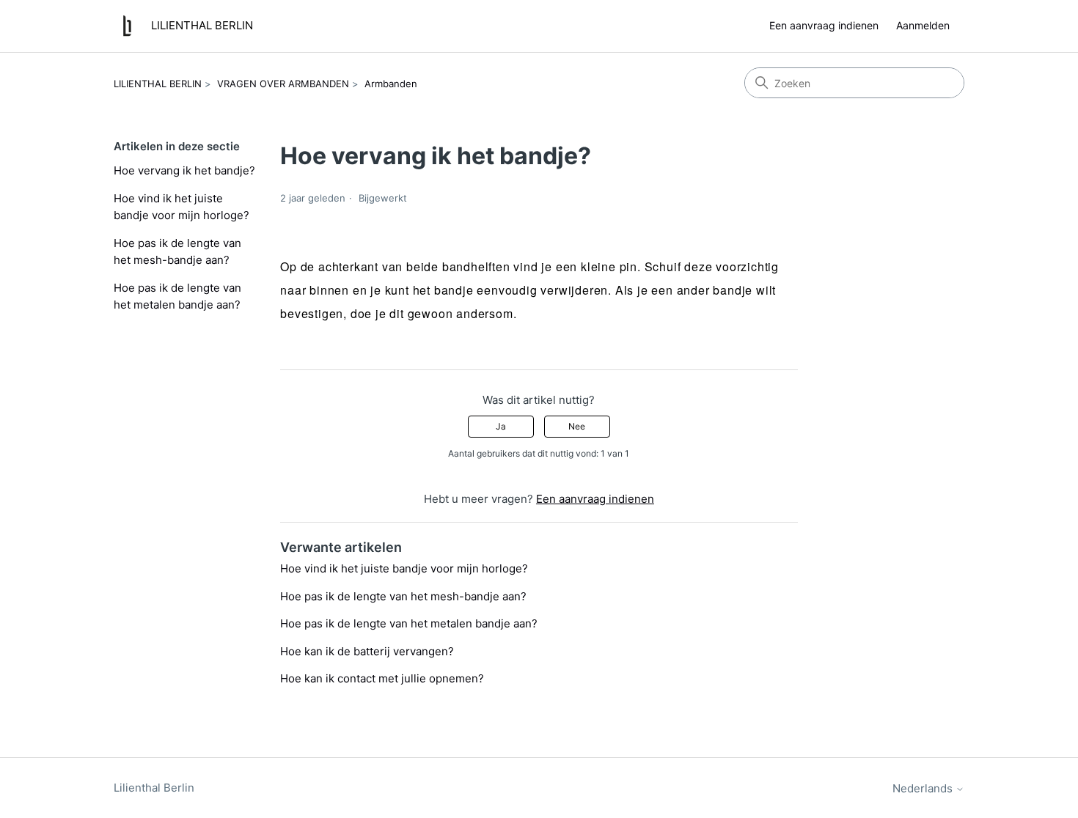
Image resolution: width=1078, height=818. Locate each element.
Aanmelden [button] (923, 25)
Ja (501, 426)
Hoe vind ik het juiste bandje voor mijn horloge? (181, 206)
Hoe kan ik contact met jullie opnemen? (382, 678)
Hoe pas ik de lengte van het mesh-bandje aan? (177, 251)
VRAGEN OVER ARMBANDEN (283, 83)
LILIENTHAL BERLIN (158, 83)
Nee (576, 426)
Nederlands (924, 788)
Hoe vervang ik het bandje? (184, 170)
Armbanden (390, 83)
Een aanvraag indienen (824, 25)
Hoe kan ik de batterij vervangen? (367, 651)
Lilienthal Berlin (154, 788)
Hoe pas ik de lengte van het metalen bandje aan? (177, 296)
